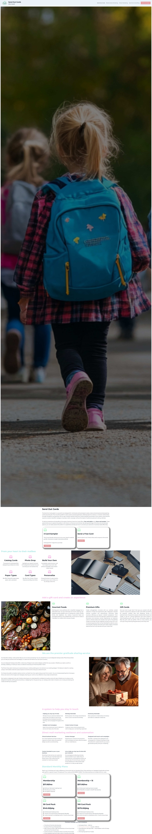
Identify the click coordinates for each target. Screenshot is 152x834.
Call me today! (146, 3)
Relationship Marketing (112, 3)
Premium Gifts (93, 607)
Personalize (49, 575)
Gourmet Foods (59, 607)
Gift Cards (124, 607)
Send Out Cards (101, 3)
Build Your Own (49, 560)
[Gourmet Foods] (53, 603)
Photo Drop (30, 560)
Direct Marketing (123, 3)
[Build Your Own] (49, 556)
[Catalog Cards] (10, 556)
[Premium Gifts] (87, 603)
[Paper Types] (10, 571)
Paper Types (11, 575)
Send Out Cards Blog (134, 3)
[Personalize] (49, 571)
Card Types (30, 575)
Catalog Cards (10, 560)
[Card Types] (30, 571)
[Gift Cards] (121, 603)
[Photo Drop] (30, 556)
